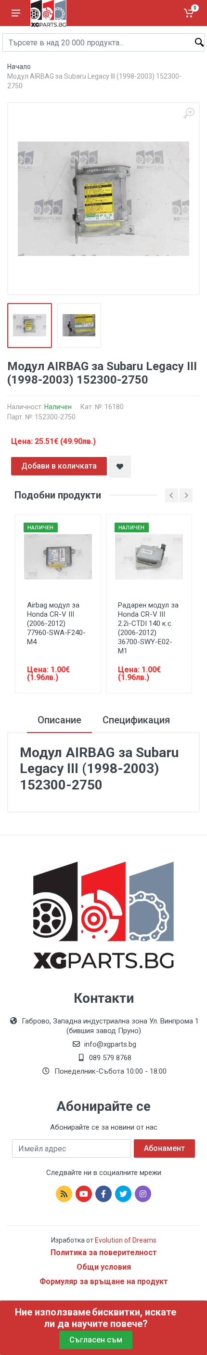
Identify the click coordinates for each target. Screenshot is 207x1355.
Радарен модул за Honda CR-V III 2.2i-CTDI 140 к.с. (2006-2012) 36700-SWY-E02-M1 (148, 628)
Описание (59, 720)
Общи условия (104, 1267)
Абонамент (164, 1148)
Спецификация (136, 720)
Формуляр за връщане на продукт (103, 1281)
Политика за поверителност (104, 1252)
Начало (19, 66)
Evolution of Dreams (124, 1240)
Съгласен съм (95, 1339)
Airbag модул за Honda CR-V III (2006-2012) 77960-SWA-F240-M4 (56, 623)
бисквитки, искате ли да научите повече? (110, 1317)
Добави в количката (59, 465)
